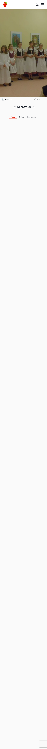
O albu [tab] (21, 117)
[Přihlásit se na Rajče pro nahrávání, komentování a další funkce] (37, 4)
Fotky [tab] (13, 117)
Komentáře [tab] (31, 117)
